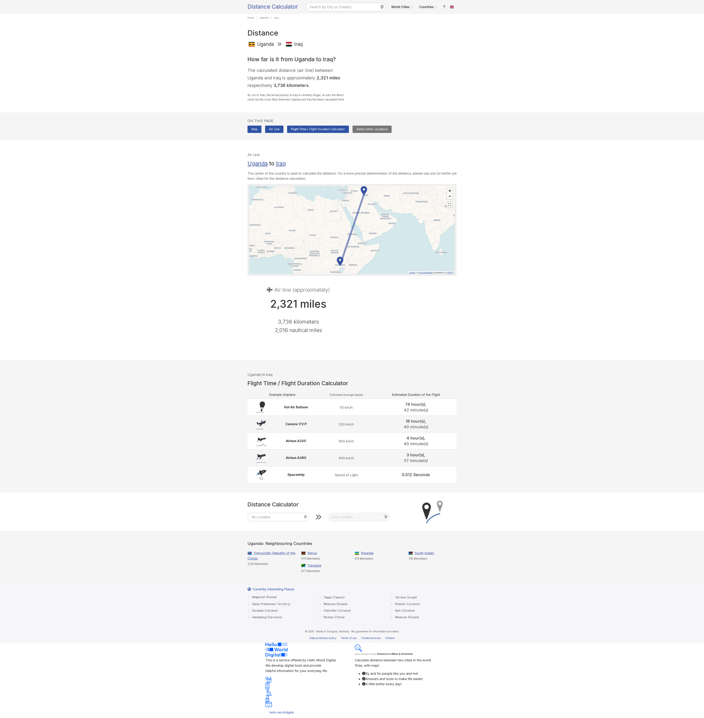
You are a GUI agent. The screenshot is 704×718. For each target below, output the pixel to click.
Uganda (257, 163)
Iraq (281, 163)
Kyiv (404, 610)
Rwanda (367, 553)
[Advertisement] (405, 76)
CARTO (450, 272)
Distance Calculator (272, 6)
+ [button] (450, 190)
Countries (426, 7)
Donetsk (264, 610)
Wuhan (334, 617)
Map (254, 129)
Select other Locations (372, 129)
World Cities (400, 7)
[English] (452, 7)
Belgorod (264, 597)
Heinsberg (266, 617)
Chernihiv (337, 610)
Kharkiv (407, 604)
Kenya (312, 553)
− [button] (450, 196)
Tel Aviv (405, 597)
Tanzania (314, 565)
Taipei (334, 597)
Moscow (335, 604)
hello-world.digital (281, 712)
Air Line (274, 129)
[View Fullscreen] (449, 204)
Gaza (270, 604)
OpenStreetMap (426, 272)
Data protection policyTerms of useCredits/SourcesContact (352, 638)
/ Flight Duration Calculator (318, 129)
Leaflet (412, 272)
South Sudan (424, 553)
